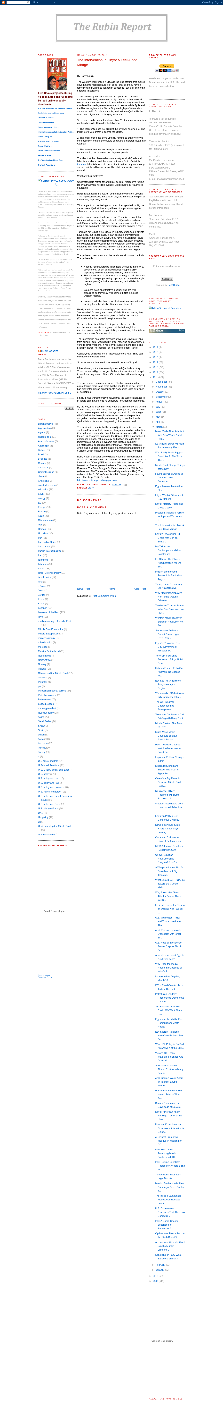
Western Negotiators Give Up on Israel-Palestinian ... (169, 807)
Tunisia (42, 747)
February (161, 1264)
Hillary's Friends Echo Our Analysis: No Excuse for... (169, 672)
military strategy (46, 638)
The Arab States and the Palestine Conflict (55, 108)
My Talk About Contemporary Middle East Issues (168, 550)
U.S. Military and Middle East (53, 769)
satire (41, 717)
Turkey (41, 752)
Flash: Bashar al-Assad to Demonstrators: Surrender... (169, 477)
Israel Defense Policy (49, 572)
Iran (40, 537)
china (41, 476)
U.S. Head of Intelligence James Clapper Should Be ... (168, 946)
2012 (156, 372)
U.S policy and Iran (48, 760)
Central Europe (46, 472)
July (158, 406)
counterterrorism (47, 485)
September (162, 396)
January (160, 1269)
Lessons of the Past (48, 612)
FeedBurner (174, 285)
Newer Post (83, 588)
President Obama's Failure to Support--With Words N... (169, 516)
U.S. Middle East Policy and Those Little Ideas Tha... (168, 921)
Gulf (40, 524)
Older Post (140, 588)
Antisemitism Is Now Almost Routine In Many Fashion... (169, 1069)
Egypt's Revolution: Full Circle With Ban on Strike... (167, 537)
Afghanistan (44, 428)
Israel (41, 568)
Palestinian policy (47, 695)
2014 (156, 362)
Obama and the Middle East (53, 673)
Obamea (42, 677)
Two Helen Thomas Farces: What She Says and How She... (170, 609)
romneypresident (47, 708)
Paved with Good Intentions (49, 151)
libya (40, 616)
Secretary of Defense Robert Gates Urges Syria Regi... (167, 634)
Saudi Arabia (44, 721)
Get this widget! (44, 975)
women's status (46, 834)
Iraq (40, 555)
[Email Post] (124, 485)
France (42, 511)
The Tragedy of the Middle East (50, 160)
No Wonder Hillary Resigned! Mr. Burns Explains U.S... (167, 795)
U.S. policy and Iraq (48, 782)
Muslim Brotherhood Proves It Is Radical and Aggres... (169, 575)
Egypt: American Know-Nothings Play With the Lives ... (168, 1115)
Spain (41, 730)
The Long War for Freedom (48, 141)
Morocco (43, 646)
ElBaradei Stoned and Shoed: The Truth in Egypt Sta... (166, 769)
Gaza (41, 515)
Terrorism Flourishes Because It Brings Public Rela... (169, 659)
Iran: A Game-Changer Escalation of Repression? (167, 1225)
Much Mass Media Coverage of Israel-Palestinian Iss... (166, 736)
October (160, 391)
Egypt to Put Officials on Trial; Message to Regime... (168, 684)
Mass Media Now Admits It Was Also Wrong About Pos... (169, 435)
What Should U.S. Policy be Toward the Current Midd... (170, 883)
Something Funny (45, 977)
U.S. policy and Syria (49, 804)
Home (112, 588)
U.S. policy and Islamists (51, 787)
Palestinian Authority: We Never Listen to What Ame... (168, 1094)
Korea (41, 599)
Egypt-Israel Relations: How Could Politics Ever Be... (169, 1035)
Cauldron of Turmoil (46, 118)
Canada (42, 463)
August (160, 401)
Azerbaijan (43, 445)
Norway (42, 664)
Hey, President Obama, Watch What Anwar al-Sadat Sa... (168, 748)
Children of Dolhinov (46, 122)
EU (39, 502)
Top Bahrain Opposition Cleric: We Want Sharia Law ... (168, 1010)
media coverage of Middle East (54, 621)
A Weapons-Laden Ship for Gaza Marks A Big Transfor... (169, 871)
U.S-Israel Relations (48, 765)
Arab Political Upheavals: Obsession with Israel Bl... (168, 934)
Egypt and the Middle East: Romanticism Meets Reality (169, 1023)
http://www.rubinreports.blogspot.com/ (97, 480)
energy (41, 498)
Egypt (41, 493)
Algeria (41, 432)
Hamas (42, 529)
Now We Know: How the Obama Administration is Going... (169, 1128)
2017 (156, 347)
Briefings (42, 458)
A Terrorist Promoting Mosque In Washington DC (168, 1141)
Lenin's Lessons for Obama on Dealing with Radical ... (170, 909)
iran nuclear (44, 546)
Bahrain (42, 450)
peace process (46, 703)
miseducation (45, 642)
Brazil (41, 454)
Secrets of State (44, 155)
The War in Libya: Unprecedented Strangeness (164, 705)
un (39, 821)
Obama (42, 668)
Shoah (41, 725)
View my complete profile (54, 393)
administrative (45, 423)
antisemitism (45, 436)
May (158, 416)
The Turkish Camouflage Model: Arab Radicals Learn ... (168, 1199)
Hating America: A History (48, 127)
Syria (41, 739)
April (158, 421)
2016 (156, 352)
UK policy (43, 817)
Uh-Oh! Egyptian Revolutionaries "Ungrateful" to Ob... (167, 858)
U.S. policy (44, 774)
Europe (42, 507)
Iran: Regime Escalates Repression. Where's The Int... (170, 1166)
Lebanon (42, 608)
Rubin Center (50, 351)
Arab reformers (46, 441)
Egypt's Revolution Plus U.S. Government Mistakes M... (168, 647)
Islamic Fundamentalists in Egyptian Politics (56, 132)
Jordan (41, 594)
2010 (156, 1276)
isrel (40, 581)
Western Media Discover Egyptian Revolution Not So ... (169, 621)
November (162, 386)
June (159, 411)
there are (82, 164)
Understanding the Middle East (54, 826)
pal (39, 686)
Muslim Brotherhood (49, 651)
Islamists (43, 564)
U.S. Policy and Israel (49, 791)
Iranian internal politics (50, 550)
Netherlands (44, 655)
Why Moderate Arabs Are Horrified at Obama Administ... (168, 596)
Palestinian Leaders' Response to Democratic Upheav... (169, 998)
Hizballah (43, 533)
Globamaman (45, 520)
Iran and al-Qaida (47, 542)
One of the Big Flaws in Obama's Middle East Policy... (168, 782)
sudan (41, 734)
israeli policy (44, 577)
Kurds (41, 603)
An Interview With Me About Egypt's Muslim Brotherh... (170, 1246)
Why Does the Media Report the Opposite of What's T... (168, 967)
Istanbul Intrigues (45, 136)
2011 (155, 377)
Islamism (43, 559)
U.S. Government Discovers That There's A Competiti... (170, 1212)
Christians (43, 480)
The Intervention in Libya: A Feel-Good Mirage (107, 62)
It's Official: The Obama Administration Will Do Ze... (168, 563)
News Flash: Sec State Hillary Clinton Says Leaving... (167, 828)
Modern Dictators (45, 146)
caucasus (43, 467)
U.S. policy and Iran (48, 778)
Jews (41, 590)
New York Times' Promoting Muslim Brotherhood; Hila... (166, 1153)
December (162, 381)
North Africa (44, 659)
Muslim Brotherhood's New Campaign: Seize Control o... (169, 1187)
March (159, 426)
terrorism (43, 743)
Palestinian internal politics (52, 690)
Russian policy (46, 712)
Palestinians (44, 699)
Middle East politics (48, 633)
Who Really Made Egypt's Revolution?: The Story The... (169, 456)
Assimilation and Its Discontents (51, 113)
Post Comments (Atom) (104, 595)
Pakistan (42, 682)
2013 (156, 367)
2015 (156, 357)
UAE (40, 812)
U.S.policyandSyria (48, 808)
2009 (156, 1281)
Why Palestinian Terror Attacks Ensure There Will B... (168, 896)
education (43, 489)
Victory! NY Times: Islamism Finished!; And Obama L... (169, 1057)
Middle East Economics (50, 629)
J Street (42, 586)
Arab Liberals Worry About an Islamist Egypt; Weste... (169, 1082)
